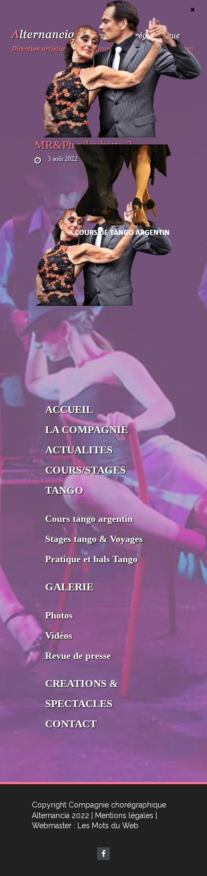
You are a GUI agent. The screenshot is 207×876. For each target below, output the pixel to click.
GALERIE (69, 586)
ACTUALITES (79, 450)
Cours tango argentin (89, 518)
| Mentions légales (122, 815)
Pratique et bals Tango (91, 559)
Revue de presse (78, 655)
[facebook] (103, 853)
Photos (59, 615)
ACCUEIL (69, 409)
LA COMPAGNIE (86, 429)
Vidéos (58, 635)
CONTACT (71, 723)
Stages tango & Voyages (94, 539)
